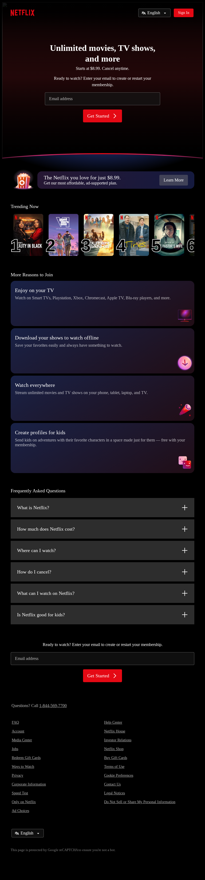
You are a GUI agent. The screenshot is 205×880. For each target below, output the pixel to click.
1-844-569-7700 (53, 705)
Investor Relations (117, 740)
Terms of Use (114, 767)
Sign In (183, 13)
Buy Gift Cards (115, 758)
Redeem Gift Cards (26, 758)
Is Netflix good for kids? (41, 614)
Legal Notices (114, 793)
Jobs (15, 749)
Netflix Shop (114, 749)
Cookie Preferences (118, 775)
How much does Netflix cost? (46, 529)
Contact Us (112, 784)
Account (18, 731)
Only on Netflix (24, 802)
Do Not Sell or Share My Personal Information (139, 802)
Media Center (22, 740)
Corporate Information (29, 784)
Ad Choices (20, 811)
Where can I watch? (36, 550)
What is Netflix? (33, 507)
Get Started (98, 116)
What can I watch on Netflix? (45, 593)
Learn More (174, 180)
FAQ (15, 722)
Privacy (17, 775)
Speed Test (20, 793)
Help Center (113, 722)
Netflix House (114, 731)
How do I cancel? (34, 572)
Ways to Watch (23, 767)
